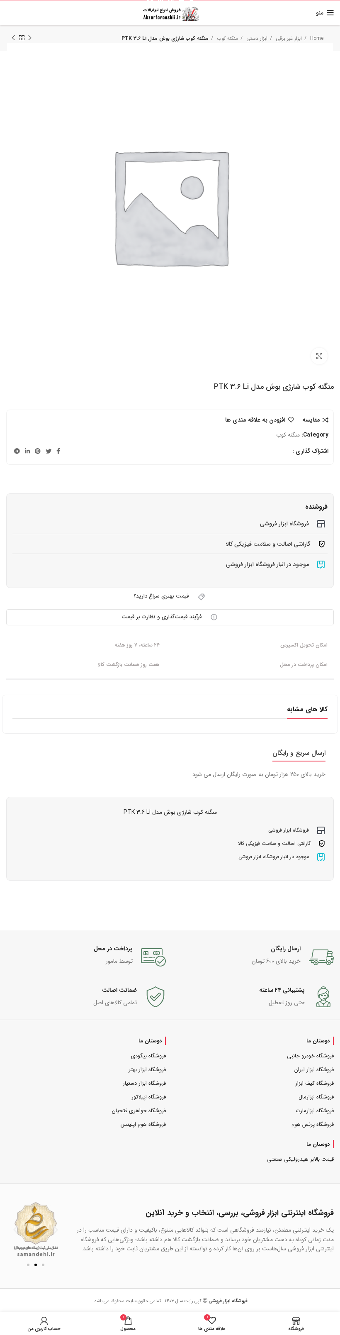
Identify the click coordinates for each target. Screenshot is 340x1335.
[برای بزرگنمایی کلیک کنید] (319, 356)
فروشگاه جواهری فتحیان (139, 1110)
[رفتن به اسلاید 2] (35, 1265)
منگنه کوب (288, 434)
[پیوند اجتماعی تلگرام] (17, 451)
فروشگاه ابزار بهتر (147, 1069)
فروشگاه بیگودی (148, 1056)
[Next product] (13, 38)
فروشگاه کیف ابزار (314, 1083)
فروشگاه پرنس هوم (312, 1124)
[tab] (298, 752)
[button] (15, 1229)
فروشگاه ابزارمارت (315, 1110)
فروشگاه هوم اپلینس (143, 1124)
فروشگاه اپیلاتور (148, 1097)
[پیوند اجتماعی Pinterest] (37, 451)
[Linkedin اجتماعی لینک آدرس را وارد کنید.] (27, 451)
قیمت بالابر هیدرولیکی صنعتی (300, 1159)
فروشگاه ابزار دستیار (144, 1083)
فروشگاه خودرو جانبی (310, 1056)
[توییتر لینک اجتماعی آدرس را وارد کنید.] (48, 451)
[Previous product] (30, 38)
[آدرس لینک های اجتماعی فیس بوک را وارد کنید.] (58, 451)
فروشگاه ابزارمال (316, 1097)
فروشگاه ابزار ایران (314, 1069)
